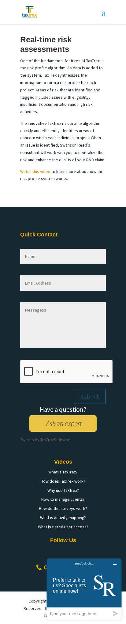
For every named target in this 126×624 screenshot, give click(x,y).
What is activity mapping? (63, 517)
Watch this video (35, 171)
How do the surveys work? (63, 508)
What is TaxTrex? (63, 472)
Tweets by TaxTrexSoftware (45, 439)
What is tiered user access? (63, 527)
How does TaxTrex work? (63, 481)
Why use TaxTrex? (63, 490)
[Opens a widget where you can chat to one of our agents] (84, 589)
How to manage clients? (63, 499)
